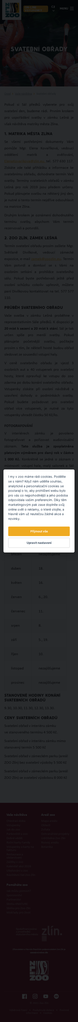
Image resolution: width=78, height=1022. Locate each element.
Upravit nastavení (39, 543)
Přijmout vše (39, 531)
